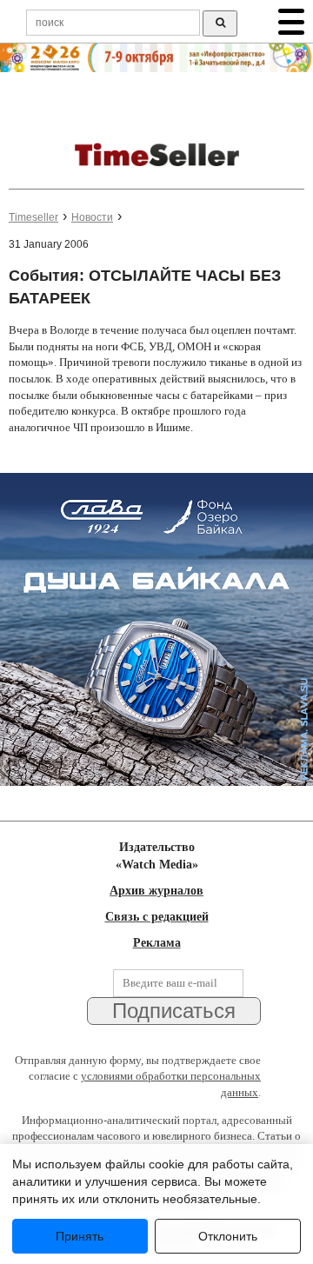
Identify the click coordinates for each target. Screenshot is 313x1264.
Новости (92, 217)
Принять (79, 1236)
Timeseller (33, 217)
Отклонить (227, 1236)
